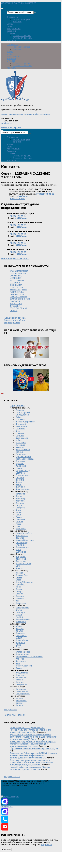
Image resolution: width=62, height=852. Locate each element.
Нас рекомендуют (21, 19)
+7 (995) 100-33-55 (45, 194)
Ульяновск (21, 598)
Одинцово (21, 454)
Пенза (18, 587)
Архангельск (22, 535)
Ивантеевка (21, 426)
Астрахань (21, 556)
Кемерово (20, 633)
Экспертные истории (15, 715)
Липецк (19, 512)
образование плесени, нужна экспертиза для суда (34, 748)
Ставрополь (22, 684)
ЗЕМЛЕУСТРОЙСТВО (20, 299)
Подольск (20, 461)
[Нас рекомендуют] (31, 348)
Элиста (19, 568)
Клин (18, 431)
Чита (18, 663)
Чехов (18, 484)
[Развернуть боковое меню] (2, 393)
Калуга (19, 505)
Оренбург (20, 584)
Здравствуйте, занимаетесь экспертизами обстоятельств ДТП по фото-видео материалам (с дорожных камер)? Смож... (33, 736)
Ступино (20, 477)
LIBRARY (13, 310)
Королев (20, 435)
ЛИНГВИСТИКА (17, 292)
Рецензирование (12, 322)
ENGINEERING (16, 276)
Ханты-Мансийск (24, 619)
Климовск (20, 429)
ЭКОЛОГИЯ (15, 301)
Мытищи (20, 447)
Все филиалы (10, 709)
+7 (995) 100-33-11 (17, 225)
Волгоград (21, 559)
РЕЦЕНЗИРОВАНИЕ (19, 308)
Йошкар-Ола (22, 575)
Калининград (22, 542)
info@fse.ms (7, 123)
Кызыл (19, 638)
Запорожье (21, 700)
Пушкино (20, 463)
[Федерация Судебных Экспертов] (15, 101)
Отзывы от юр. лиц (22, 35)
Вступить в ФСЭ (12, 776)
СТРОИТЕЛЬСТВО (18, 273)
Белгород (20, 494)
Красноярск (21, 635)
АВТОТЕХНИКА (17, 280)
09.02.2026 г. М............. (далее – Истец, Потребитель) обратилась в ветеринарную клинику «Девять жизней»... (30, 729)
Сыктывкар (21, 552)
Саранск (19, 594)
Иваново (20, 503)
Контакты (11, 40)
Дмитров (20, 410)
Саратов (20, 596)
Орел (18, 515)
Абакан (19, 626)
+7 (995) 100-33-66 (17, 252)
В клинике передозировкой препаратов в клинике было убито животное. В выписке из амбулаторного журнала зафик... (31, 762)
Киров (18, 580)
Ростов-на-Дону (23, 563)
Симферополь (23, 693)
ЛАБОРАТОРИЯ (17, 294)
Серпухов (20, 473)
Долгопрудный (23, 412)
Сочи (18, 566)
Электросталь (23, 489)
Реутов (19, 468)
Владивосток (22, 654)
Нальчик (20, 682)
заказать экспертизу (11, 127)
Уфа (17, 601)
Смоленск (20, 519)
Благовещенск (23, 652)
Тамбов (19, 521)
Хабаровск (21, 661)
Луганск (19, 705)
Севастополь (22, 691)
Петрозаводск (23, 547)
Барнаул (20, 628)
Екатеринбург (22, 607)
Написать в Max (17, 198)
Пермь (19, 589)
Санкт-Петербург (24, 533)
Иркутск (19, 631)
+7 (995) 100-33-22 (17, 243)
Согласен (6, 849)
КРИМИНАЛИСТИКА (19, 271)
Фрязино (20, 480)
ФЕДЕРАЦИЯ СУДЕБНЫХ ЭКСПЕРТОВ (18, 3)
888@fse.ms (21, 245)
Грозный (20, 675)
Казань (19, 577)
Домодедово (22, 415)
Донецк (19, 703)
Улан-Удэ (20, 659)
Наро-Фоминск (23, 449)
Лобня (18, 440)
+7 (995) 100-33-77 (17, 216)
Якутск (19, 668)
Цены (9, 26)
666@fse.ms (21, 236)
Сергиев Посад (23, 470)
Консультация (13, 28)
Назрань (19, 680)
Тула (18, 526)
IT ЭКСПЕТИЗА (17, 287)
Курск (18, 510)
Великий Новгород (25, 540)
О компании (12, 17)
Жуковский (21, 424)
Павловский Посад (25, 459)
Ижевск (19, 573)
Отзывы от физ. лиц (22, 38)
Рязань (19, 517)
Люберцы (20, 445)
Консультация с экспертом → (15, 258)
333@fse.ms (21, 227)
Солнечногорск (23, 475)
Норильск (20, 642)
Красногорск (22, 438)
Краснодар (21, 561)
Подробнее (46, 844)
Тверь (18, 524)
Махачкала (21, 677)
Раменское (21, 466)
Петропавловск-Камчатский (29, 656)
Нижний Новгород (24, 582)
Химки (19, 482)
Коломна (20, 433)
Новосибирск (22, 640)
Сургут (19, 614)
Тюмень (19, 617)
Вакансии (17, 21)
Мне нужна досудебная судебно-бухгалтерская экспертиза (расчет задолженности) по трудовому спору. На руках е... (33, 743)
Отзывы (11, 33)
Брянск (19, 496)
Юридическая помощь (15, 318)
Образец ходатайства (14, 320)
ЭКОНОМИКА (16, 285)
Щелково (20, 487)
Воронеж (20, 501)
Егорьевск (21, 419)
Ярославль (21, 528)
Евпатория (21, 689)
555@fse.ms (21, 218)
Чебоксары (21, 603)
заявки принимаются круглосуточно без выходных (25, 114)
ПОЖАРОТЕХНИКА (18, 296)
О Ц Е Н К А (15, 283)
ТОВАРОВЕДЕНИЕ (18, 290)
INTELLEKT (15, 306)
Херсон (19, 698)
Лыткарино (21, 442)
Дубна (18, 417)
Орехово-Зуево (23, 456)
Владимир (21, 498)
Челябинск (21, 621)
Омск (18, 645)
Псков (18, 549)
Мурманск (20, 545)
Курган (19, 610)
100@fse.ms (21, 254)
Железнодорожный (25, 422)
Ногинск (19, 452)
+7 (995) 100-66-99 (17, 234)
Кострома (20, 508)
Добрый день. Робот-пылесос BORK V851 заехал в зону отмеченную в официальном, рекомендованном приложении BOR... (33, 755)
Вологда (20, 538)
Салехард (20, 612)
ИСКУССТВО (16, 303)
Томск (19, 647)
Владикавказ (22, 673)
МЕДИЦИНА (15, 278)
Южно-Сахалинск (24, 666)
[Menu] (2, 8)
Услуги (10, 24)
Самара (19, 591)
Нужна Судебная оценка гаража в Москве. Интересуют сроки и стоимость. (30, 768)
